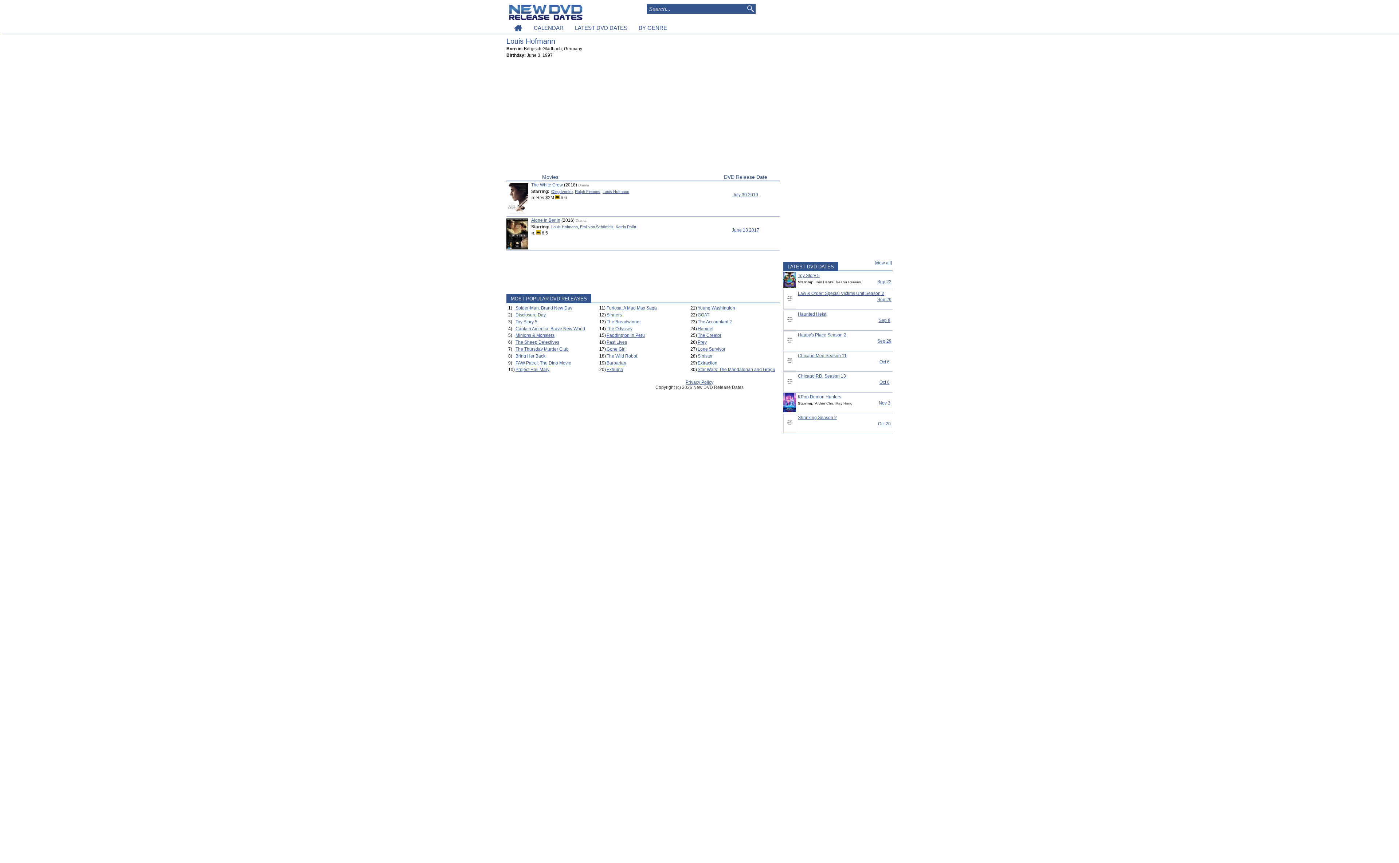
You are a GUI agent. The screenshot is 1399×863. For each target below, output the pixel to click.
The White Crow (547, 185)
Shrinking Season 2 (817, 417)
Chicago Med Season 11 (822, 355)
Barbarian (616, 363)
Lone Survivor (711, 349)
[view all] (883, 262)
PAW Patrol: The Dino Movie (543, 363)
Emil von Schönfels (597, 227)
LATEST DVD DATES (601, 28)
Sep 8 (884, 320)
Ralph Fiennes (587, 191)
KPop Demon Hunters (819, 396)
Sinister (705, 356)
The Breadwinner (624, 321)
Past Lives (617, 342)
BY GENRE (653, 28)
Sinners (614, 315)
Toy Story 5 (526, 321)
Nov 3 (884, 403)
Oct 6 (884, 361)
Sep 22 (884, 281)
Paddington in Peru (626, 335)
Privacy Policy (699, 382)
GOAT (703, 315)
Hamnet (705, 328)
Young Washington (716, 308)
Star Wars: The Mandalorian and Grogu (736, 369)
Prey (702, 342)
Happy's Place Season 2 (822, 335)
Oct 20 (884, 423)
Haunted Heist (812, 314)
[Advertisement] (643, 118)
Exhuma (615, 369)
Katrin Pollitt (626, 227)
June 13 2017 (745, 230)
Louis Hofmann (616, 191)
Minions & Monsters (535, 335)
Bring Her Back (530, 356)
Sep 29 (884, 299)
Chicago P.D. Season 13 (822, 376)
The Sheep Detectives (537, 342)
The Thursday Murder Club (542, 349)
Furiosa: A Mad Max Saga (632, 308)
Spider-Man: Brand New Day (544, 308)
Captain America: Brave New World (550, 328)
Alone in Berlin (545, 220)
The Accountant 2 (715, 321)
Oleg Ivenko (562, 191)
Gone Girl (616, 349)
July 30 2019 (745, 194)
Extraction (707, 363)
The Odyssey (619, 328)
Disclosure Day (531, 315)
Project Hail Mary (532, 369)
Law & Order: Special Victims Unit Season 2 (841, 293)
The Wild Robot (622, 356)
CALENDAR (549, 28)
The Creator (709, 335)
